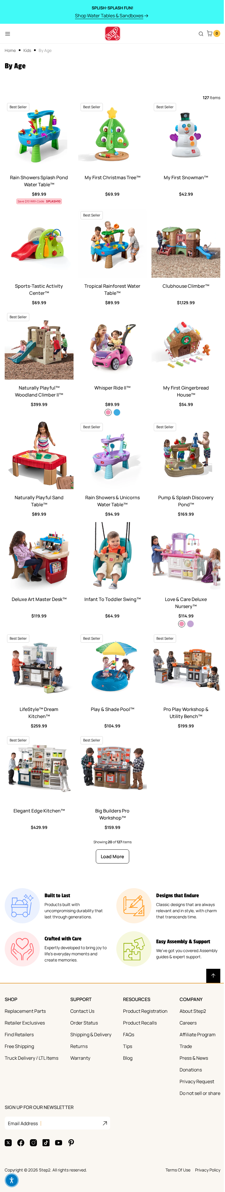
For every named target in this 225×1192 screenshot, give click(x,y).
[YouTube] (58, 1142)
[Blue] (116, 412)
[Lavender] (190, 623)
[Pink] (108, 412)
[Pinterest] (71, 1142)
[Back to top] (213, 976)
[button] (12, 1180)
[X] (8, 1142)
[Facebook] (20, 1142)
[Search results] (201, 34)
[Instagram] (33, 1142)
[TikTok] (46, 1142)
